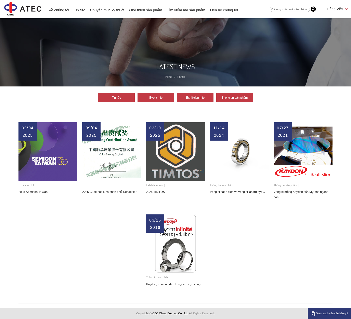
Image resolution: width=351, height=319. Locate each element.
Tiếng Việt (335, 9)
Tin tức (79, 10)
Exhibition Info (195, 97)
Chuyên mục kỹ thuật (107, 10)
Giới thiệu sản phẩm (145, 10)
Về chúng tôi (59, 10)
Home (168, 76)
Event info (155, 97)
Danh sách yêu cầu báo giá (332, 313)
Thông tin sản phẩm (235, 97)
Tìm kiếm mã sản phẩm (186, 10)
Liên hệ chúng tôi (224, 10)
